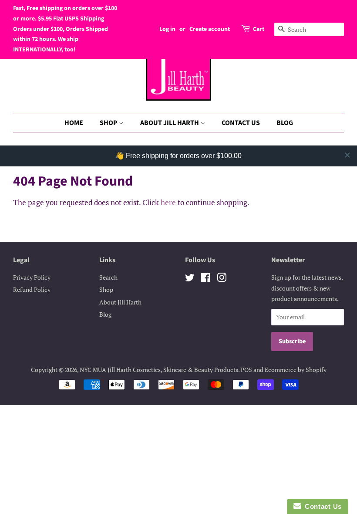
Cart (258, 29)
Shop (106, 289)
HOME (73, 123)
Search (108, 277)
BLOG (284, 123)
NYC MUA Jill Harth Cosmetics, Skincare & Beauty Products (159, 369)
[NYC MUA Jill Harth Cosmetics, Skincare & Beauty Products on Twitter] (190, 279)
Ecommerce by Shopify (296, 369)
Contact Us (321, 506)
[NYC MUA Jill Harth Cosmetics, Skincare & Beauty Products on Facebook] (206, 279)
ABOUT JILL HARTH (170, 123)
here (168, 202)
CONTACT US (241, 123)
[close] (347, 155)
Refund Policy (32, 289)
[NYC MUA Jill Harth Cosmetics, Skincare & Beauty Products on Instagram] (221, 279)
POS (246, 369)
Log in (167, 29)
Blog (105, 314)
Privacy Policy (32, 277)
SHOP (109, 123)
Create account (209, 29)
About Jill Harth (120, 302)
